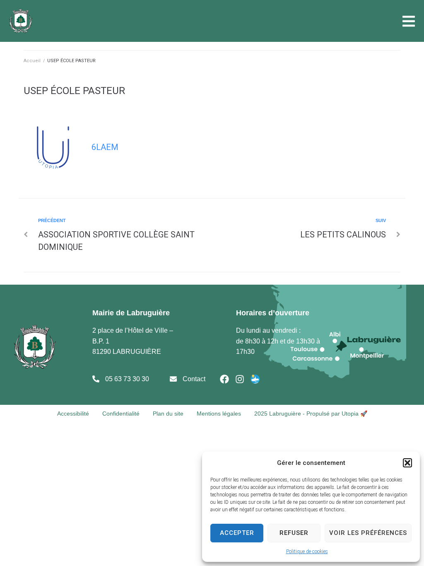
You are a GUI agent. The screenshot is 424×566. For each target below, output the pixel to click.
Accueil (32, 60)
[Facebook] (224, 379)
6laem (105, 147)
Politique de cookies (307, 551)
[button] (407, 463)
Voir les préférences (368, 533)
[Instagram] (239, 379)
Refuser (293, 533)
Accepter (237, 533)
